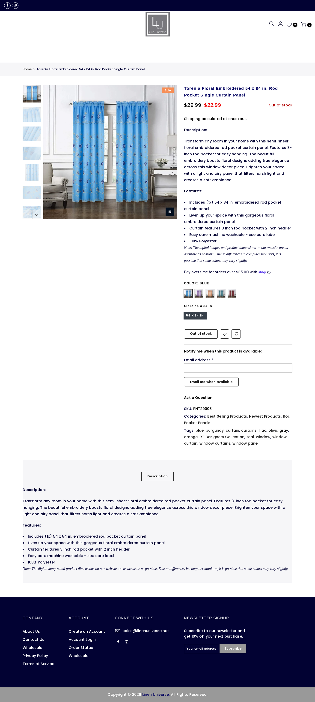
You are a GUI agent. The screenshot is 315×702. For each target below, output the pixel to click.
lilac (262, 430)
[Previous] (51, 152)
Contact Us (33, 639)
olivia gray (278, 430)
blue (200, 430)
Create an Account (87, 631)
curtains (249, 430)
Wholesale (32, 647)
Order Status (81, 647)
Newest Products (265, 416)
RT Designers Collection (222, 437)
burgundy (215, 430)
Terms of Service (38, 663)
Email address (199, 360)
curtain (232, 430)
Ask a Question (198, 397)
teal (250, 437)
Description (157, 476)
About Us (31, 631)
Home (27, 69)
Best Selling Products (227, 416)
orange (191, 437)
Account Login (82, 639)
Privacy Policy (35, 655)
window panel (245, 443)
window (263, 437)
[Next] (169, 152)
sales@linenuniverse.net (146, 630)
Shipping (192, 118)
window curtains (214, 443)
